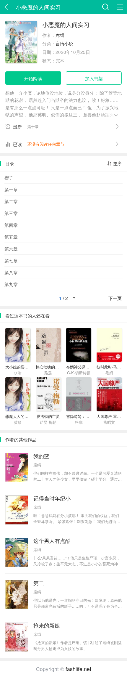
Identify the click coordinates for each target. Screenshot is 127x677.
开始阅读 (33, 78)
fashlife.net (78, 669)
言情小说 (64, 43)
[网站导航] (120, 7)
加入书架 (94, 78)
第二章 (11, 201)
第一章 (11, 189)
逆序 (117, 163)
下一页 (115, 298)
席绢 (60, 35)
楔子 (8, 177)
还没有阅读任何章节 (45, 144)
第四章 (11, 225)
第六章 (11, 248)
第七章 (11, 260)
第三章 (11, 213)
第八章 (11, 272)
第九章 (11, 284)
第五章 (11, 236)
